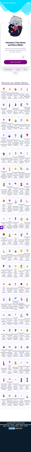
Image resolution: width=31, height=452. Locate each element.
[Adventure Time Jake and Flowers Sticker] (15, 363)
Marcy (15, 73)
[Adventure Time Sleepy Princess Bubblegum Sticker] (4, 168)
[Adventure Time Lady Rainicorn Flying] (4, 251)
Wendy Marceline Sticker (9, 112)
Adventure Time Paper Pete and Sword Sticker (21, 370)
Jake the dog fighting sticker (21, 225)
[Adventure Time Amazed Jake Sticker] (21, 267)
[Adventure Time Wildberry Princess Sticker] (10, 120)
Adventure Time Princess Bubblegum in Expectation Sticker (4, 142)
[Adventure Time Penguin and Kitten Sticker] (27, 347)
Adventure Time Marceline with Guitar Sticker (4, 273)
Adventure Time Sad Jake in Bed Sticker (15, 95)
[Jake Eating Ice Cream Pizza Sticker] (4, 200)
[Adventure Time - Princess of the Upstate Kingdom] (10, 266)
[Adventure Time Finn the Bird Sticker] (27, 169)
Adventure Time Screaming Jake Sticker (15, 175)
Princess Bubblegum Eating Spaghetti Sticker (21, 306)
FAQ (8, 426)
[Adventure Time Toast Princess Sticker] (21, 184)
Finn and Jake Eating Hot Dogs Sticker (15, 273)
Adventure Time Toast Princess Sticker (21, 191)
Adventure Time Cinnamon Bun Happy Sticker (21, 337)
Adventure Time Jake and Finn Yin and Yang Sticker (27, 257)
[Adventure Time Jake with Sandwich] (21, 90)
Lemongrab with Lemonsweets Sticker (15, 126)
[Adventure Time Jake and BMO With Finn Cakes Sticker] (27, 104)
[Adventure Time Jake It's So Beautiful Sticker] (10, 330)
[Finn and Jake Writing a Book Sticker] (15, 234)
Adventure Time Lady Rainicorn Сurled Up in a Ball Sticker (9, 402)
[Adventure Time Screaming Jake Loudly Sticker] (4, 234)
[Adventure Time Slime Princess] (10, 235)
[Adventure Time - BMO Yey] (21, 105)
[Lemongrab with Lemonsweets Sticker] (15, 120)
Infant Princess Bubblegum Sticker (27, 96)
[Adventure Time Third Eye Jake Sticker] (27, 330)
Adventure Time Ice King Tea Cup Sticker (27, 321)
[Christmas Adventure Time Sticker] (4, 154)
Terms (21, 426)
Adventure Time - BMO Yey (21, 112)
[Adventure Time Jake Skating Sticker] (10, 169)
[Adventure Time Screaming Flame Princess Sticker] (4, 89)
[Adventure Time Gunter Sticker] (21, 315)
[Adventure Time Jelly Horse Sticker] (4, 363)
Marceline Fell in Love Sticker (21, 387)
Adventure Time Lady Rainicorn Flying (4, 257)
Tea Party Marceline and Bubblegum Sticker (10, 321)
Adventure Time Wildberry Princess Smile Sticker (4, 126)
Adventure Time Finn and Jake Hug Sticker (9, 257)
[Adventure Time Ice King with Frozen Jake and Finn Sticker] (15, 298)
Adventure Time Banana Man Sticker (4, 225)
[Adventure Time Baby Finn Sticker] (27, 154)
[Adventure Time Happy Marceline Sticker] (15, 219)
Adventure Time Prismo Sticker (27, 290)
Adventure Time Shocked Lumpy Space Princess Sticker (27, 241)
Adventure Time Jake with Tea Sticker (4, 192)
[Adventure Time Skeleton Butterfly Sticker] (15, 330)
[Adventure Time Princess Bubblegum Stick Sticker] (27, 362)
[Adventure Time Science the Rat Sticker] (15, 380)
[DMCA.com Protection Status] (15, 429)
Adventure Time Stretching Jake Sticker (15, 159)
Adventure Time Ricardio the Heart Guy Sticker (27, 142)
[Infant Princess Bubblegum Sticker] (27, 90)
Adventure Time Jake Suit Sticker (27, 126)
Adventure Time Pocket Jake (21, 143)
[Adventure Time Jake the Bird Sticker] (4, 299)
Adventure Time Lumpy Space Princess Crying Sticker (9, 386)
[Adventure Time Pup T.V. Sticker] (21, 120)
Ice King (18, 69)
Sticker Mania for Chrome (7, 424)
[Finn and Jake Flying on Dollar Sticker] (10, 362)
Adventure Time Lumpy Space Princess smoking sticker (9, 207)
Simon (25, 69)
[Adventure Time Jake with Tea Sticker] (4, 184)
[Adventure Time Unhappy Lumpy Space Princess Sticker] (27, 183)
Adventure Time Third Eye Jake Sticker (27, 336)
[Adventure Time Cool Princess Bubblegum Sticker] (4, 380)
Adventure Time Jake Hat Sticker (21, 242)
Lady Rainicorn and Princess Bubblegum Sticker (10, 225)
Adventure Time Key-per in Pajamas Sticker (15, 111)
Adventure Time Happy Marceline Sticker (15, 225)
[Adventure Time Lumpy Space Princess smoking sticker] (10, 200)
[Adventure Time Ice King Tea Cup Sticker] (27, 315)
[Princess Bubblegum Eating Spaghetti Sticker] (21, 299)
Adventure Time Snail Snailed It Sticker (15, 353)
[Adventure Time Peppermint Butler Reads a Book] (4, 347)
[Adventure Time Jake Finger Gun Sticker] (21, 251)
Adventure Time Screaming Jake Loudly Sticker (4, 241)
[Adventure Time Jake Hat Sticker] (21, 235)
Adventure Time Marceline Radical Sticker (21, 289)
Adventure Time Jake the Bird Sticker (4, 306)
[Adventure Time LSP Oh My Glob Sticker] (21, 347)
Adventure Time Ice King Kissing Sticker (9, 142)
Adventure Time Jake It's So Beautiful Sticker (9, 336)
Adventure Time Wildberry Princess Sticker (9, 126)
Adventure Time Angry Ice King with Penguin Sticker (15, 402)
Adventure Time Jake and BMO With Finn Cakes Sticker (27, 111)
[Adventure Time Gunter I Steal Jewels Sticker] (21, 200)
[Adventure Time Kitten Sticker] (15, 284)
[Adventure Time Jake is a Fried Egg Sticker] (10, 89)
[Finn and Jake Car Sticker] (4, 284)
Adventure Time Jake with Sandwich (21, 96)
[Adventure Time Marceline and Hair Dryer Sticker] (15, 184)
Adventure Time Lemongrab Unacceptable (9, 306)
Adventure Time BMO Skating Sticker (4, 402)
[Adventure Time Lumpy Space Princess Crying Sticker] (10, 379)
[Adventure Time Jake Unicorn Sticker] (10, 154)
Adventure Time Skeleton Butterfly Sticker (15, 336)
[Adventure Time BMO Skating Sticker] (4, 396)
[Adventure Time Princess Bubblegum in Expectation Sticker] (4, 135)
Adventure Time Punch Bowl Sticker (4, 336)
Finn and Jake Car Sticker (4, 289)
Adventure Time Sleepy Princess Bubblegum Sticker (4, 175)
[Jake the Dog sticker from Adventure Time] (15, 314)
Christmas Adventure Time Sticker (4, 160)
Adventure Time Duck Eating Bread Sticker (27, 273)
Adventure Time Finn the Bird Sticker (27, 175)
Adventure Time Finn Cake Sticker (27, 402)
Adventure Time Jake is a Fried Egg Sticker (9, 95)
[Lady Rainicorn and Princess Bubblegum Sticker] (10, 218)
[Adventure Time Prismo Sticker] (27, 284)
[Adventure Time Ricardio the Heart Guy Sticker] (27, 135)
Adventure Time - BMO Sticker (27, 387)
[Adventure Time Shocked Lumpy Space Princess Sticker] (27, 234)
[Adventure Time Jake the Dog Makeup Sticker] (21, 168)
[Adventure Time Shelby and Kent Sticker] (27, 201)
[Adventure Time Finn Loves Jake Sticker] (15, 201)
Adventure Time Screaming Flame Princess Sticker (4, 95)
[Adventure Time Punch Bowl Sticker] (4, 330)
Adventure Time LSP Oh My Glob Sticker (21, 353)
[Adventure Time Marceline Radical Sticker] (21, 284)
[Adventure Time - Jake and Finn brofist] (4, 315)
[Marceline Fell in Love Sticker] (21, 380)
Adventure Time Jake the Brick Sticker (9, 290)
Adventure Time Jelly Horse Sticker (4, 370)
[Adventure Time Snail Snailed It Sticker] (15, 347)
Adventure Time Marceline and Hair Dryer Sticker (15, 191)
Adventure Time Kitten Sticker (15, 290)
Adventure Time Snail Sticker (15, 257)
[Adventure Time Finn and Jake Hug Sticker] (10, 251)
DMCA (26, 426)
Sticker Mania (9, 3)
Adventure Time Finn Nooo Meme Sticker (4, 111)
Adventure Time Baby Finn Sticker (27, 160)
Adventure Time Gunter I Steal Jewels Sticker (21, 208)
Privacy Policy (15, 426)
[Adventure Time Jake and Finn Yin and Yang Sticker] (27, 250)
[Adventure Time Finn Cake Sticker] (27, 396)
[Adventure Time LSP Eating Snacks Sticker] (27, 219)
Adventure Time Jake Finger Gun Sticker (21, 257)
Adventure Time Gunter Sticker (21, 322)
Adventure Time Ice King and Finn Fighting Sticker (21, 160)
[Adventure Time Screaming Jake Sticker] (15, 168)
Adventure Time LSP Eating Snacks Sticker (27, 225)
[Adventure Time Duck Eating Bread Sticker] (27, 266)
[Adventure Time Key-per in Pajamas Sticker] (15, 104)
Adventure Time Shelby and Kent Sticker (27, 208)
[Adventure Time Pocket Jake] (21, 136)
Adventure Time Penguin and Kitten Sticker (27, 353)
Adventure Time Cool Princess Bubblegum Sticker (4, 386)
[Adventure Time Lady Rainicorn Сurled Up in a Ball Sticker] (10, 395)
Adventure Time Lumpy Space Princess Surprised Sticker (9, 191)
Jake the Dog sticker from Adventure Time (15, 321)
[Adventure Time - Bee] (27, 299)
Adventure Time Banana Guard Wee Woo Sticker (21, 402)
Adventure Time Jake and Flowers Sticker (15, 370)
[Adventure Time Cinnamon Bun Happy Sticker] (21, 330)
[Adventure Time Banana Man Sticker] (4, 219)
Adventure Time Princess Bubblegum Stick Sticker (27, 370)
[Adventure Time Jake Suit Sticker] (27, 120)
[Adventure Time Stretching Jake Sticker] (15, 153)
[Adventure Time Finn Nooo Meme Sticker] (4, 104)
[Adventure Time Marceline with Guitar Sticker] (4, 266)
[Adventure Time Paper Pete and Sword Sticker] (21, 362)
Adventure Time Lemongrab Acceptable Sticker (15, 142)
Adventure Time (8, 69)
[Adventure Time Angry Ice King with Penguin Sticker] (15, 395)
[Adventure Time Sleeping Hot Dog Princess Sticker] (10, 347)
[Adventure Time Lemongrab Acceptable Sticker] (15, 136)
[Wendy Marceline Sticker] (10, 105)
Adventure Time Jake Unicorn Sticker (9, 160)
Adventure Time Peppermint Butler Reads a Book (4, 353)
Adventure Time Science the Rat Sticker (15, 386)
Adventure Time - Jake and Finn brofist (4, 321)
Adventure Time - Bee (27, 306)
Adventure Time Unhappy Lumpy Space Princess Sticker (27, 191)
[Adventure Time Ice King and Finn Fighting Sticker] (21, 153)
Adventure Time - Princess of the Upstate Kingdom (9, 273)
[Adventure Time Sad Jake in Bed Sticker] (15, 89)
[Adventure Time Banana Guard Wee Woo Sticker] (21, 395)
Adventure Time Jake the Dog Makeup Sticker (21, 175)
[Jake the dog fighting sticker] (21, 219)
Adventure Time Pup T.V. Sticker (21, 126)
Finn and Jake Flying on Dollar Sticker (9, 369)
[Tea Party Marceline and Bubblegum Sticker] (10, 315)
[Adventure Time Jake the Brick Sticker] (10, 284)
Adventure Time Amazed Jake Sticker (21, 273)
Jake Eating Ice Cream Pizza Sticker (4, 208)
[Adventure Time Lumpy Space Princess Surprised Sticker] (10, 183)
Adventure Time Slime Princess (9, 242)
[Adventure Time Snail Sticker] (15, 251)
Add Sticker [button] (15, 62)
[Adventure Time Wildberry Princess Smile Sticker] (4, 119)
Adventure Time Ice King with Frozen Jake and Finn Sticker (15, 305)
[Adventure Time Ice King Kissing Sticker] (10, 136)
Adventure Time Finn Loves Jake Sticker (15, 208)
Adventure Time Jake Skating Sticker (9, 175)
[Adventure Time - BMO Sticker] (27, 380)
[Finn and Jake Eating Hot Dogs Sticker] (15, 266)
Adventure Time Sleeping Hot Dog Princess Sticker (9, 353)
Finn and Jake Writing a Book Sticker (15, 241)
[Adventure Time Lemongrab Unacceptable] (10, 299)
